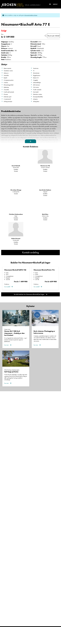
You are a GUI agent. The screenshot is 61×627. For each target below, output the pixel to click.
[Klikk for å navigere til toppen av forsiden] (12, 5)
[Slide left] (4, 19)
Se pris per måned (53, 36)
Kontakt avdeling (30, 252)
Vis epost (16, 171)
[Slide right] (57, 19)
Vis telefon (16, 169)
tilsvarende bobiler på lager (31, 15)
